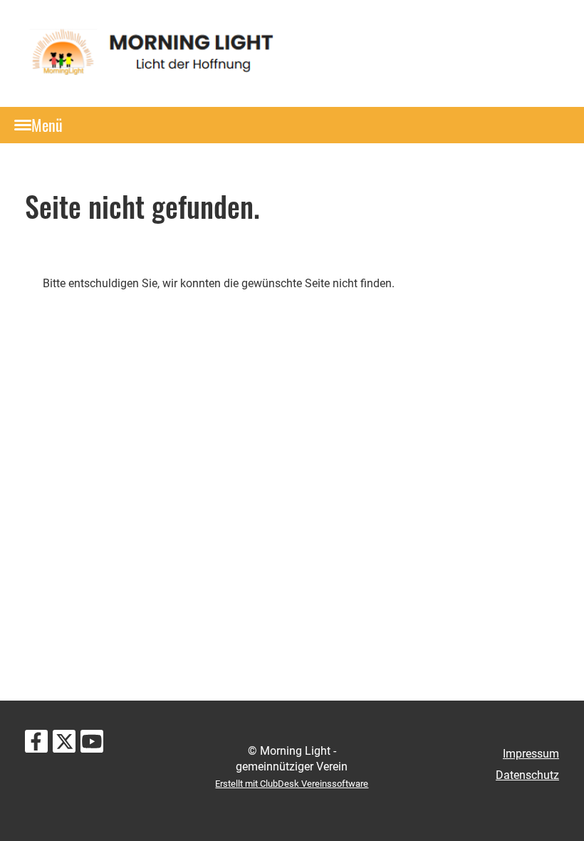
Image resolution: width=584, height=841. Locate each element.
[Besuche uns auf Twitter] (64, 744)
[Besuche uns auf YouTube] (91, 744)
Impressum (531, 753)
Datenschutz (527, 775)
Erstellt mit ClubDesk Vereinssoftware (291, 783)
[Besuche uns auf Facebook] (36, 744)
